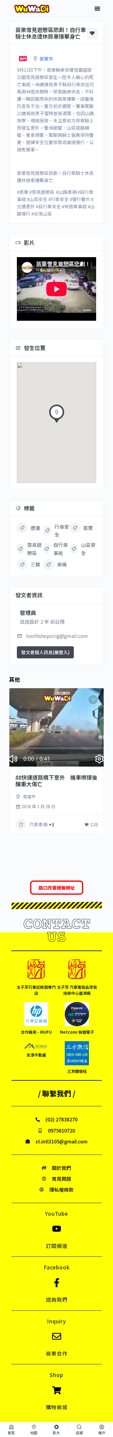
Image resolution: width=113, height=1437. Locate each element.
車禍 (62, 564)
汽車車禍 (38, 824)
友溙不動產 (36, 1055)
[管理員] (91, 767)
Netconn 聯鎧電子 (77, 1032)
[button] (97, 8)
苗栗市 (46, 58)
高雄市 (29, 796)
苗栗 (88, 527)
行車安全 (62, 530)
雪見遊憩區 (34, 548)
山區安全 (88, 548)
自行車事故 (60, 548)
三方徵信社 (77, 1071)
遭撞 (35, 527)
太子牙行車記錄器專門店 (36, 990)
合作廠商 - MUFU (36, 1032)
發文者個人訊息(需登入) (45, 652)
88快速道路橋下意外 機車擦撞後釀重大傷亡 (56, 780)
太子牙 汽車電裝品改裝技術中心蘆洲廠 (77, 990)
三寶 (35, 564)
